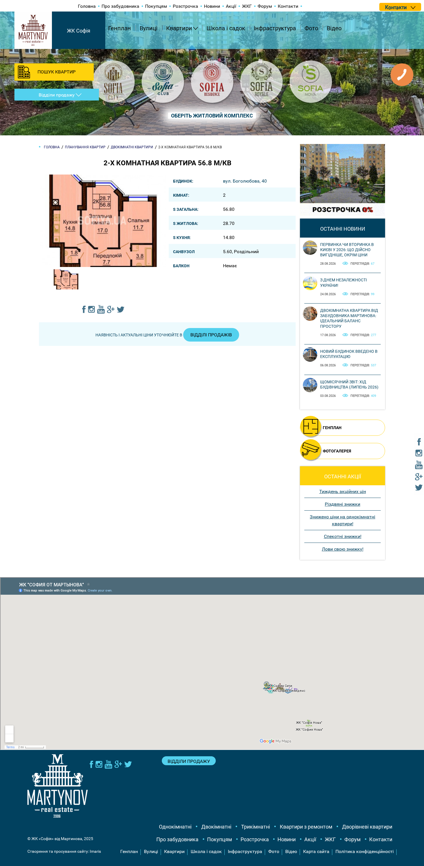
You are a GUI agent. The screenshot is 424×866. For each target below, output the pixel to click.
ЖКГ (247, 6)
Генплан (119, 28)
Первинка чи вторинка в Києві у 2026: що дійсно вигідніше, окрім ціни (347, 249)
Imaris (95, 851)
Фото (311, 28)
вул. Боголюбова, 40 (245, 181)
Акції (231, 6)
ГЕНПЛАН (332, 427)
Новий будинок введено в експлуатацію (349, 354)
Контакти (288, 6)
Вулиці (148, 28)
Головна (87, 6)
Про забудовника (120, 6)
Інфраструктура (275, 28)
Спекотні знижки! (342, 536)
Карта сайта (316, 851)
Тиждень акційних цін (342, 491)
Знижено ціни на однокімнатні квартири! (342, 520)
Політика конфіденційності (364, 851)
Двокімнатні (216, 827)
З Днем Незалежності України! (343, 282)
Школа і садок (226, 28)
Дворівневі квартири (367, 827)
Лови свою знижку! (342, 549)
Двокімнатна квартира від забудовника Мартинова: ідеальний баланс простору (349, 318)
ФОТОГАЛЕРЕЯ (337, 451)
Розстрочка (185, 6)
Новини (212, 6)
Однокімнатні (175, 827)
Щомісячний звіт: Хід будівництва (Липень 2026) (349, 384)
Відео (334, 28)
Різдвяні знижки (342, 504)
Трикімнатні (255, 827)
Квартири (179, 28)
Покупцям (156, 6)
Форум (265, 6)
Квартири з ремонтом (306, 827)
